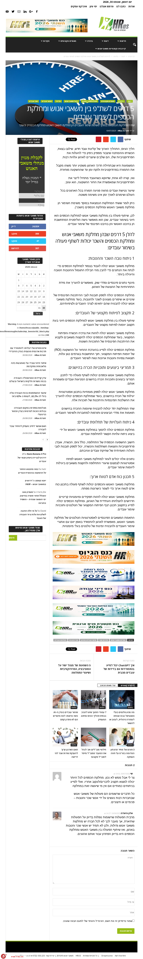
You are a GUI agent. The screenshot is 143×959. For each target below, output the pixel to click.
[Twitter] (13, 11)
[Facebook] (37, 11)
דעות (106, 41)
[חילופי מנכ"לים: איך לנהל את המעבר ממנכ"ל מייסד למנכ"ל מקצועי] (93, 737)
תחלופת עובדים (60, 640)
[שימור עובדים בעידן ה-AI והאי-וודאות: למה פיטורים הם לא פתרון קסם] (65, 699)
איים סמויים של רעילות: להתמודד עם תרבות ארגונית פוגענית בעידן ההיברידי (27, 349)
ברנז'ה (90, 41)
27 (27, 302)
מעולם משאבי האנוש (89, 101)
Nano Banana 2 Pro (36, 454)
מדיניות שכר (103, 640)
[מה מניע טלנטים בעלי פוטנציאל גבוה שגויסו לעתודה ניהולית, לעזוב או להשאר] (121, 699)
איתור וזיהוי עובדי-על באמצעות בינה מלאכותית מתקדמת (28, 364)
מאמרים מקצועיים (68, 41)
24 (39, 302)
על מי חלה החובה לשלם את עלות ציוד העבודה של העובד (32, 514)
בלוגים (121, 101)
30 (44, 308)
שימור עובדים (47, 101)
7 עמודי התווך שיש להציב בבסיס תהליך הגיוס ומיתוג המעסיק (93, 716)
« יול (38, 313)
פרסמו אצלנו (107, 6)
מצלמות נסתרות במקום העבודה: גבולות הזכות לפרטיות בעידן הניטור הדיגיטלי (29, 411)
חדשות (123, 41)
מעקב (14, 233)
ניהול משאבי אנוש (71, 101)
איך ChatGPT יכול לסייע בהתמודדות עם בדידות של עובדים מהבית (118, 668)
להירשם (15, 248)
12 (31, 291)
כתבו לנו (121, 6)
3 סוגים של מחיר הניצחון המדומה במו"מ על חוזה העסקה (122, 753)
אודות (131, 6)
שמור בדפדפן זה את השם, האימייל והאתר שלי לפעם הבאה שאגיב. (97, 921)
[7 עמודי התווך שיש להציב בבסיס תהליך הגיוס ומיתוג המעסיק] (93, 699)
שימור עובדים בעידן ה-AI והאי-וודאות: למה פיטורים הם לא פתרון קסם (65, 716)
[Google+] (31, 11)
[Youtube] (7, 11)
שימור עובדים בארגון (88, 640)
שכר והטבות (73, 640)
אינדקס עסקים (79, 6)
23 (44, 302)
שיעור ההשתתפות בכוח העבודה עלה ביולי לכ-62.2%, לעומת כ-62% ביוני (28, 394)
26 (31, 302)
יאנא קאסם (40, 480)
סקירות (46, 41)
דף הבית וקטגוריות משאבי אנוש (111, 48)
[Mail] (19, 11)
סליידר (58, 101)
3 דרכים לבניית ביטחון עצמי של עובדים (32, 458)
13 (27, 291)
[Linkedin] (25, 11)
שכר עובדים (33, 101)
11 (35, 291)
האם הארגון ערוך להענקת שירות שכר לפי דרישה (66, 753)
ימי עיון (93, 6)
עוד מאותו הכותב (107, 685)
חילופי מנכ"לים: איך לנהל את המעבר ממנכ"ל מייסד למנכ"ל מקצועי (93, 753)
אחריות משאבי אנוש (118, 640)
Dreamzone (107, 955)
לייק (13, 226)
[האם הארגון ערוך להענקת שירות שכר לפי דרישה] (65, 737)
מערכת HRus (123, 130)
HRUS (78, 955)
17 (39, 297)
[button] (132, 45)
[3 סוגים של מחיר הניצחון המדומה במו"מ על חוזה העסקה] (121, 737)
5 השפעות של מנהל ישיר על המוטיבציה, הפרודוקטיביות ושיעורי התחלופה (74, 668)
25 (35, 302)
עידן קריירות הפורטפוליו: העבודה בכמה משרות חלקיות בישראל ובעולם (27, 379)
